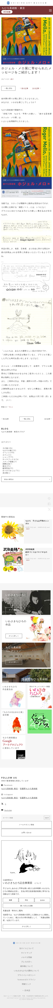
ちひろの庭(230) (9, 450)
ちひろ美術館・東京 (13, 8)
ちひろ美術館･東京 (9, 788)
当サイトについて (26, 948)
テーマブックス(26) (11, 459)
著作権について (26, 966)
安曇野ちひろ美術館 (28, 788)
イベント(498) (8, 453)
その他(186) (8, 448)
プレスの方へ (26, 961)
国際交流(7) (7, 464)
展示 (12, 79)
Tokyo (11, 407)
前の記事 (24, 88)
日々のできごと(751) (11, 471)
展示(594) (7, 466)
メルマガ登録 (26, 957)
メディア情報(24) (10, 462)
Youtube (8, 810)
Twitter (49, 509)
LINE (49, 498)
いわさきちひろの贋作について (26, 970)
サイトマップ (26, 952)
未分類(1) (6, 473)
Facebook (49, 504)
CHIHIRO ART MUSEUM (26, 2)
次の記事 (35, 88)
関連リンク (26, 984)
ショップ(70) (8, 457)
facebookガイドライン (26, 979)
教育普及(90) (8, 468)
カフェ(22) (7, 455)
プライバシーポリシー (26, 975)
